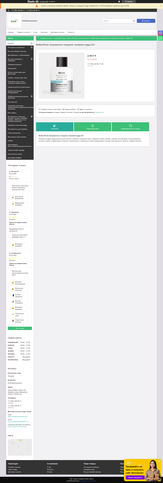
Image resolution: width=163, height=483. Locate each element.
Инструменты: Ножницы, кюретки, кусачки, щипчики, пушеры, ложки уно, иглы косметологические (18, 119)
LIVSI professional (14, 133)
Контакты (44, 32)
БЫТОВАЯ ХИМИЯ (14, 158)
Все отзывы (20, 328)
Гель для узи (12, 102)
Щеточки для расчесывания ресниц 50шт (20, 273)
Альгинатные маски (15, 154)
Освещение (12, 68)
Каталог (11, 43)
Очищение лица (89, 469)
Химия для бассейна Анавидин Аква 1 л (19, 236)
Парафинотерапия (15, 64)
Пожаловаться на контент (88, 481)
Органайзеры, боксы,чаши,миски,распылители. (20, 145)
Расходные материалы (16, 47)
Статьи (70, 32)
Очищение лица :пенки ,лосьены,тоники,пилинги (71, 38)
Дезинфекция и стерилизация (18, 55)
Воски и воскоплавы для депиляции (16, 73)
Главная (11, 32)
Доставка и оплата (57, 32)
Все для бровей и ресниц (17, 51)
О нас (35, 32)
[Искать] (134, 21)
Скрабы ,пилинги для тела (17, 78)
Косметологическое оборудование (15, 91)
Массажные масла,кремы (17, 137)
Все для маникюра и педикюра (15, 59)
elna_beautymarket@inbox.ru (18, 421)
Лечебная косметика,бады (17, 125)
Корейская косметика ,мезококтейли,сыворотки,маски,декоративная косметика (21, 107)
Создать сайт (44, 1)
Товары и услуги (23, 32)
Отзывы (49, 472)
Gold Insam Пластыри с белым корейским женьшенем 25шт (20, 187)
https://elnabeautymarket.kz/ (18, 416)
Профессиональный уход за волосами (18, 97)
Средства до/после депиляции (19, 87)
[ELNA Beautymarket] (14, 21)
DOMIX (10, 141)
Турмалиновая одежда (16, 150)
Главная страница (14, 467)
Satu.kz (91, 479)
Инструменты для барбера (17, 129)
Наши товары (12, 469)
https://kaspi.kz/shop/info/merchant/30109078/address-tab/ (18, 426)
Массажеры (12, 113)
